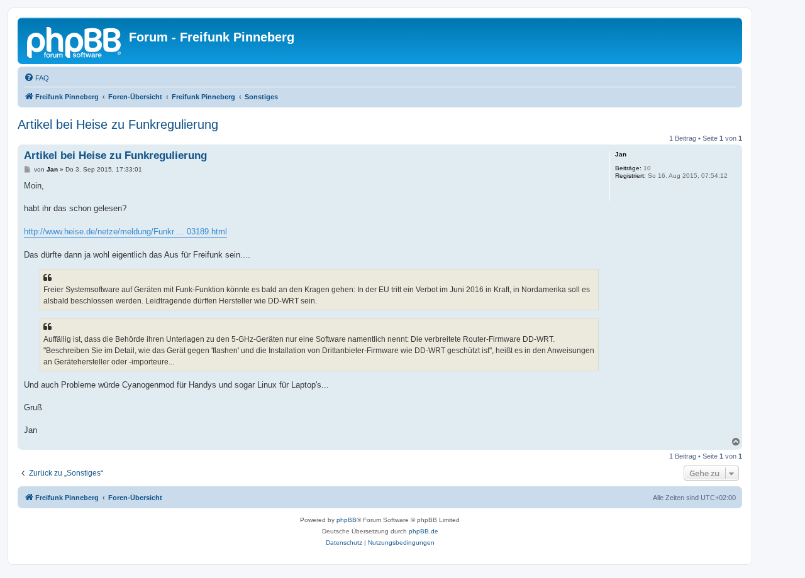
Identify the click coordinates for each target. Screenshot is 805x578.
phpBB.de (423, 531)
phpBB (346, 519)
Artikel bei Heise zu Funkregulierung (118, 124)
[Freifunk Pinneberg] (75, 41)
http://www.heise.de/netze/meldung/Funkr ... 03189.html (125, 231)
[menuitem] (36, 77)
